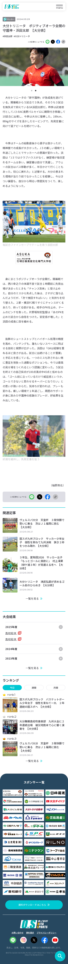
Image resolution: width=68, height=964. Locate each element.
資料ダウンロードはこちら (32, 904)
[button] (31, 90)
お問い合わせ (17, 932)
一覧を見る (32, 598)
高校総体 (11, 633)
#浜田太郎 (7, 36)
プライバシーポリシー (46, 932)
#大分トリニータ (22, 36)
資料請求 (30, 932)
